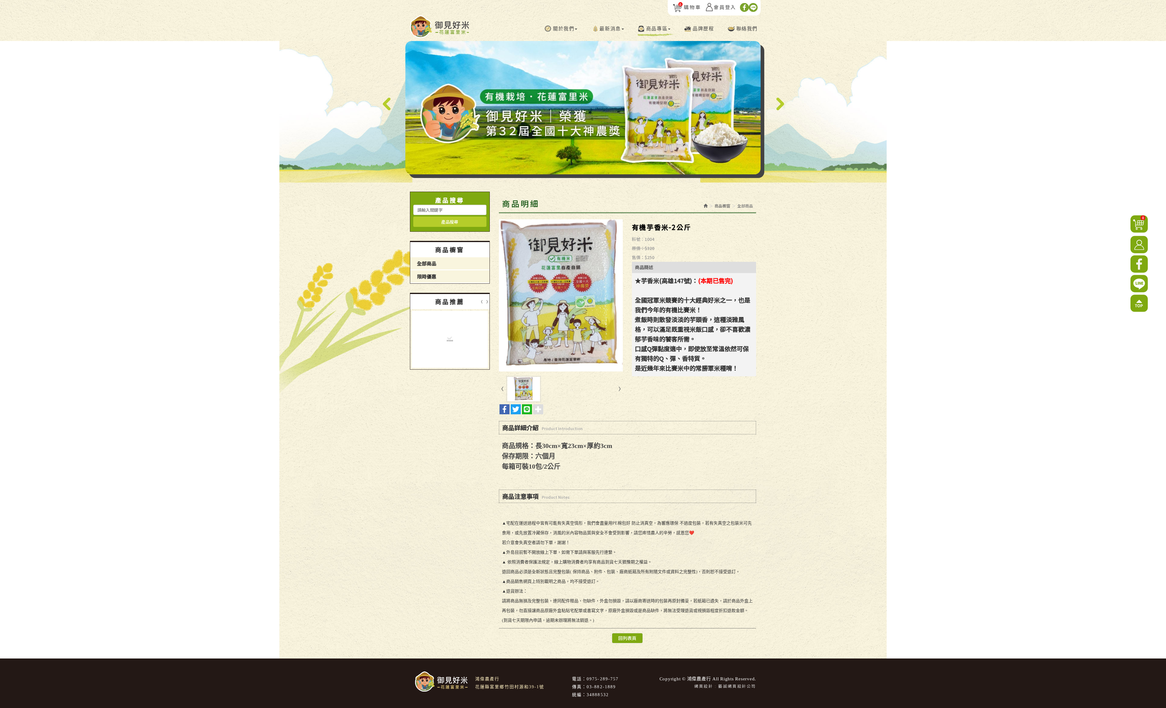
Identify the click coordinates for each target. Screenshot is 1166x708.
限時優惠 (426, 276)
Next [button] (779, 104)
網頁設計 (703, 686)
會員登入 (725, 7)
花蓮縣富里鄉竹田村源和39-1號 (509, 687)
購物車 (690, 7)
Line (753, 7)
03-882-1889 (601, 687)
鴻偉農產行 (439, 26)
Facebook (744, 7)
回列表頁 (627, 638)
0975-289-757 (603, 679)
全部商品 (426, 263)
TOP (1139, 303)
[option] (583, 107)
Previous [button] (386, 104)
